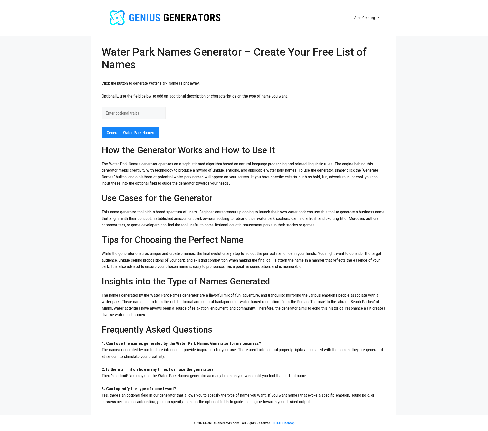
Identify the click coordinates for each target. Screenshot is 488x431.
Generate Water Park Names (130, 132)
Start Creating (364, 17)
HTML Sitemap (284, 423)
